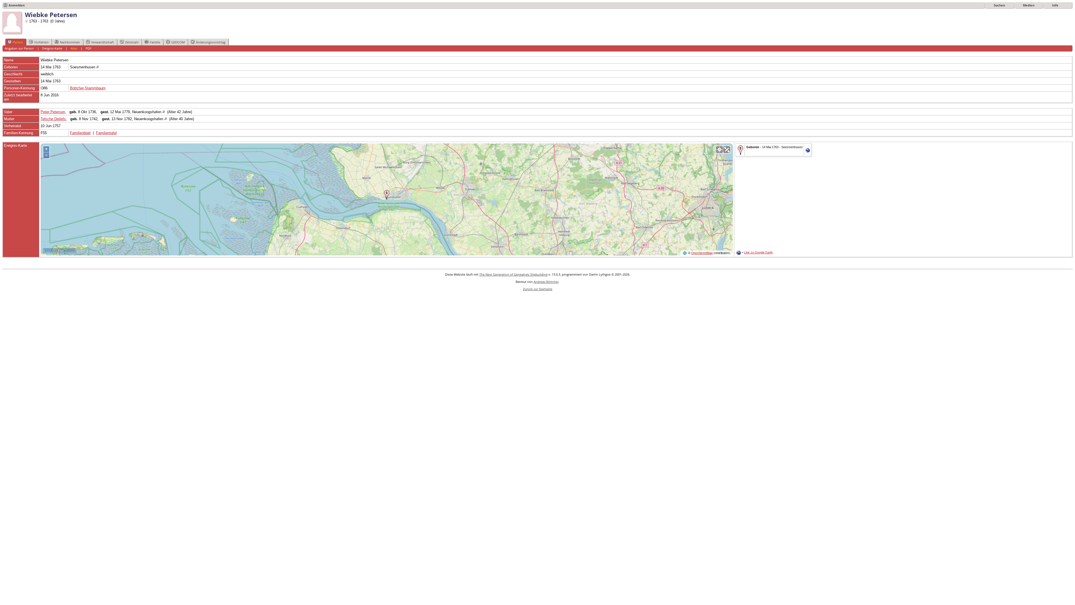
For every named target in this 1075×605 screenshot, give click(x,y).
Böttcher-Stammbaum (88, 88)
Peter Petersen (53, 112)
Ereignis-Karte (52, 48)
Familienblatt (80, 133)
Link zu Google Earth (758, 252)
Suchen (999, 5)
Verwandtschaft (102, 42)
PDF (89, 48)
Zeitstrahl (132, 42)
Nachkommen (70, 42)
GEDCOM (178, 42)
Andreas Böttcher (546, 282)
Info (1055, 5)
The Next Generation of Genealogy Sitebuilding (513, 274)
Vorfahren (41, 42)
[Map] (719, 149)
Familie (155, 42)
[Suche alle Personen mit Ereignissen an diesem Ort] (97, 67)
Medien (1028, 5)
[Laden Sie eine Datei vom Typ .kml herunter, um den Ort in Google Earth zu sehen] (808, 151)
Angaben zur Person (19, 48)
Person (18, 42)
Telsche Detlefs (53, 119)
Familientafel (106, 133)
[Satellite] (726, 149)
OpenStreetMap (702, 253)
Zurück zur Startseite (537, 289)
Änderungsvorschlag (210, 42)
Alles (74, 48)
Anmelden (17, 5)
